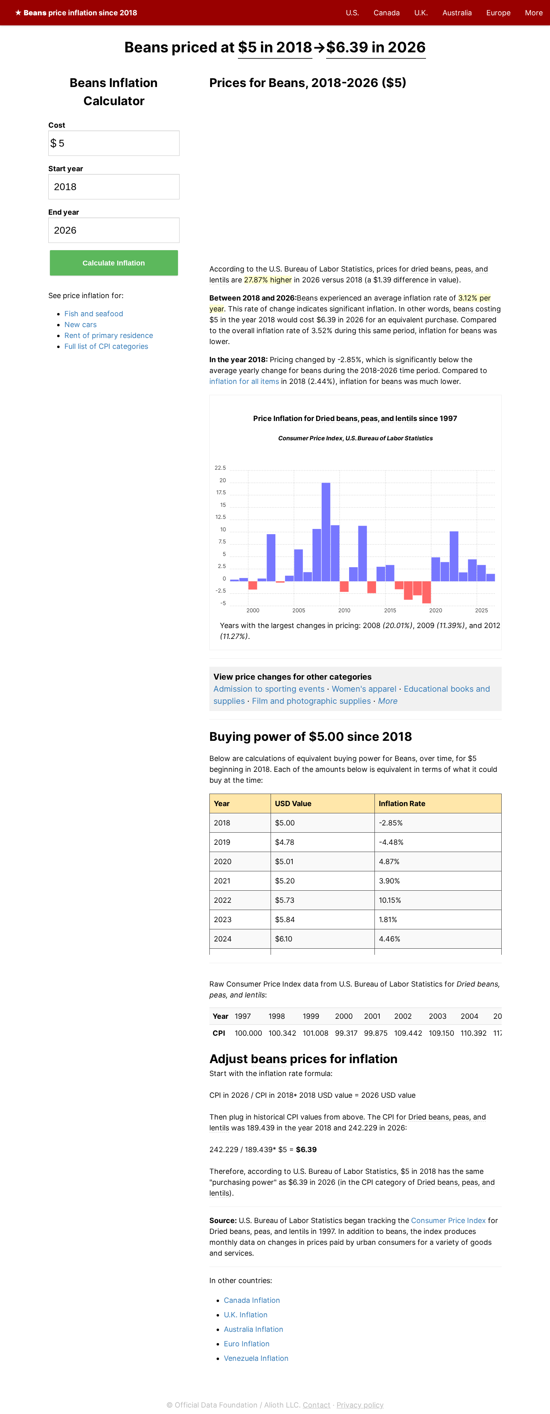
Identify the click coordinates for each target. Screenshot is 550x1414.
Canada (387, 12)
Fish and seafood (93, 313)
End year (63, 212)
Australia (457, 12)
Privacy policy (360, 1405)
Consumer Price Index (448, 1220)
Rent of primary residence (108, 335)
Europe (498, 12)
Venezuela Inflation (256, 1358)
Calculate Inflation (114, 263)
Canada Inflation (252, 1300)
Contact (317, 1405)
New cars (80, 324)
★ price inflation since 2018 (75, 12)
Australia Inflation (253, 1329)
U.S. (352, 12)
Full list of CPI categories (106, 346)
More (534, 12)
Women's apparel (364, 689)
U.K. (421, 12)
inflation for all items (244, 381)
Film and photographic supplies (311, 701)
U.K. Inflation (246, 1314)
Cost (56, 125)
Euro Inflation (247, 1343)
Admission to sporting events (269, 689)
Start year (65, 168)
